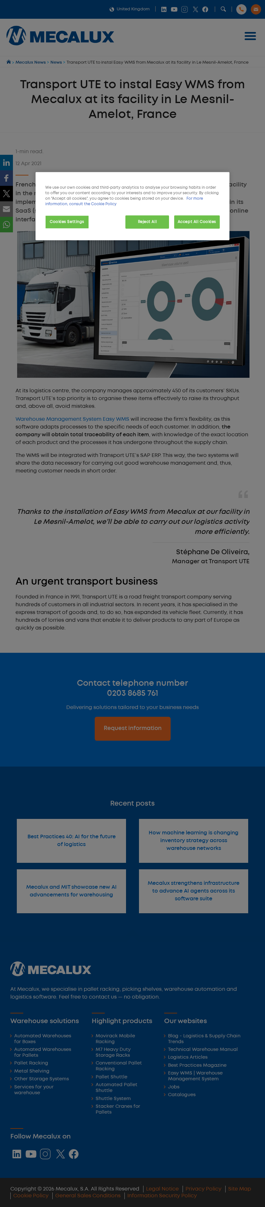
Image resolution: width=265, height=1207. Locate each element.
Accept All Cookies (197, 221)
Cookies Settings (67, 221)
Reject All (147, 221)
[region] (132, 206)
